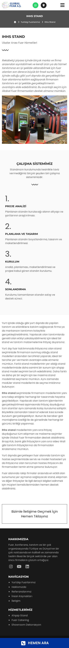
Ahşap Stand (20, 615)
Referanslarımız (21, 591)
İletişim (16, 601)
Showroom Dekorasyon (26, 625)
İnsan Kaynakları (22, 596)
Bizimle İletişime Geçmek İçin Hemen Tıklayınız (34, 513)
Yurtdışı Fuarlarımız (30, 22)
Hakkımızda (19, 587)
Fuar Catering (20, 620)
